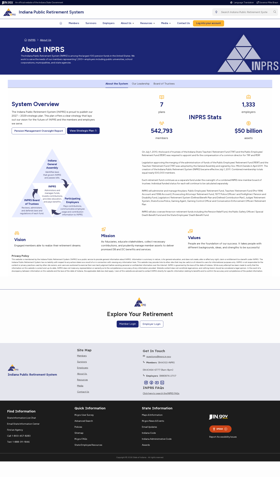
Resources (146, 23)
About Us (126, 23)
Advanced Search (84, 421)
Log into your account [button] (208, 23)
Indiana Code (149, 433)
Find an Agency (15, 430)
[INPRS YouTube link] (157, 383)
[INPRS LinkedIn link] (162, 383)
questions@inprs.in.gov (158, 356)
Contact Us (183, 23)
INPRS (31, 40)
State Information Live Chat (21, 418)
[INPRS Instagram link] (146, 383)
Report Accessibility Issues (223, 436)
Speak (219, 428)
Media (164, 23)
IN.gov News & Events (153, 421)
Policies (78, 427)
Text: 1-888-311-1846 (18, 442)
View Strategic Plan (82, 130)
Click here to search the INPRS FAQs (161, 393)
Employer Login (152, 324)
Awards (146, 445)
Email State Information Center (23, 424)
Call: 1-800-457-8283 (18, 436)
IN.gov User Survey (84, 415)
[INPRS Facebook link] (151, 383)
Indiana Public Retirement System (51, 12)
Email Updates (149, 427)
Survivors (91, 23)
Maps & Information (152, 415)
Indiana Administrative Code (156, 439)
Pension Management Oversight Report (38, 130)
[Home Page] (60, 23)
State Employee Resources (88, 445)
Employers (108, 23)
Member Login (127, 323)
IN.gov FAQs (81, 439)
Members (74, 23)
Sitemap (79, 433)
